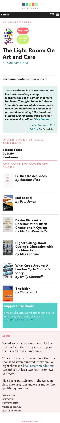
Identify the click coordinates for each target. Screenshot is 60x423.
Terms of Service (11, 407)
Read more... (43, 119)
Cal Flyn (34, 129)
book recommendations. (39, 366)
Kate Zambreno (17, 63)
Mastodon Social (11, 411)
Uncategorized (17, 22)
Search (5, 15)
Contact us (8, 399)
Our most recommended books (25, 165)
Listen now (23, 39)
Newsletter (8, 395)
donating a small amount (21, 319)
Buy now (22, 30)
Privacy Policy (10, 403)
